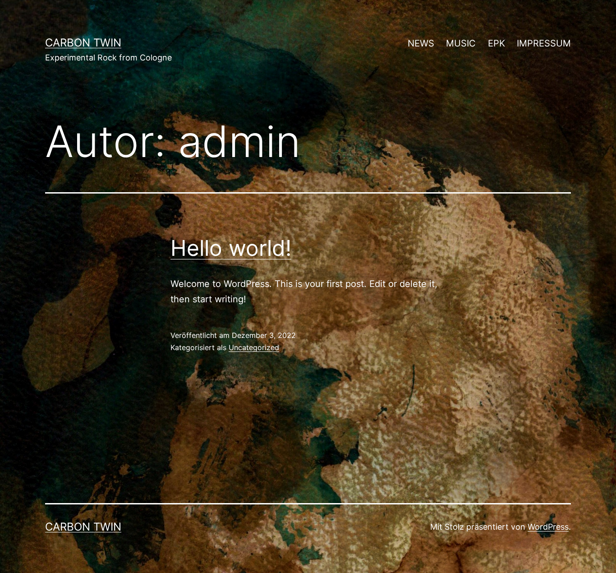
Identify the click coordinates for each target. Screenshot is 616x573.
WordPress (548, 526)
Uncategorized (254, 347)
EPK (496, 43)
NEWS (421, 43)
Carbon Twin (83, 42)
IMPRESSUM (544, 43)
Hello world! (230, 248)
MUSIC (461, 43)
